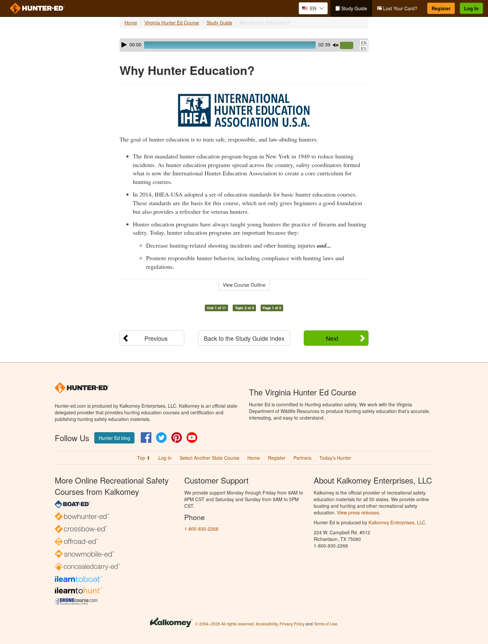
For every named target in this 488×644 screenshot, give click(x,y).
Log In (471, 8)
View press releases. (358, 512)
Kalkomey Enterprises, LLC (396, 522)
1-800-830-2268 (201, 528)
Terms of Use (325, 623)
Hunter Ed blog (114, 438)
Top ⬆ (143, 457)
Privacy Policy (292, 623)
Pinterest (176, 437)
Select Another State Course (209, 457)
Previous (156, 338)
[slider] (349, 45)
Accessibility (267, 623)
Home (130, 22)
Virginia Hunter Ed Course (171, 22)
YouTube (192, 437)
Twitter (161, 437)
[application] (244, 45)
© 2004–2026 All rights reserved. (225, 623)
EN (364, 43)
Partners (302, 457)
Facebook (146, 437)
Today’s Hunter (335, 457)
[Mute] (335, 45)
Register (441, 8)
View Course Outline (244, 284)
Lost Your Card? (399, 8)
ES (363, 48)
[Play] (124, 44)
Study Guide (353, 8)
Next (332, 338)
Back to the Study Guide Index (244, 338)
